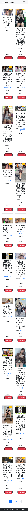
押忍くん (22, 330)
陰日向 (9, 181)
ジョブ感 (9, 235)
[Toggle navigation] (24, 2)
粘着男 (22, 479)
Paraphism (7, 87)
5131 (16, 501)
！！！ (22, 200)
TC (22, 48)
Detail (7, 54)
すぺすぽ (22, 87)
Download (8, 58)
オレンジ (9, 439)
